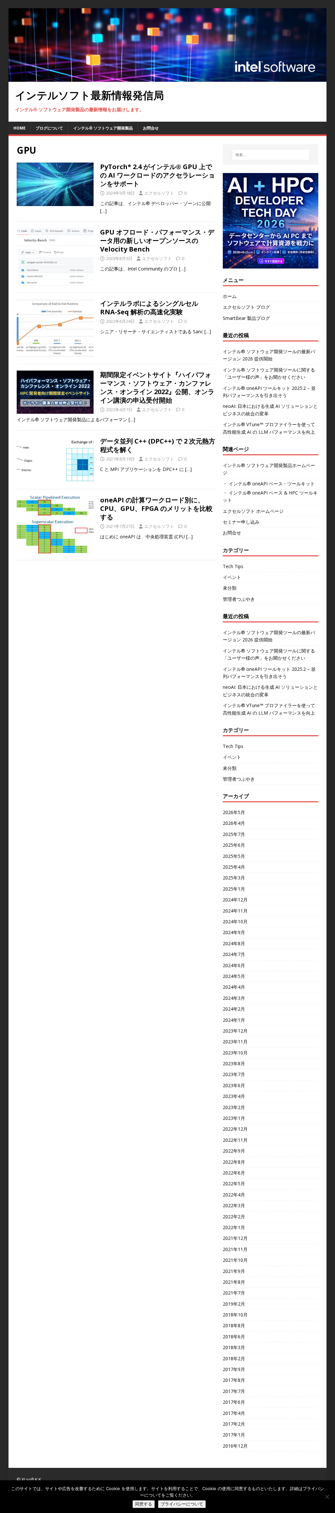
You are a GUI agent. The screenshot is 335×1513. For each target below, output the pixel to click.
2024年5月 (234, 976)
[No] (327, 1496)
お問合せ (151, 128)
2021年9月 (234, 1271)
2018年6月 (234, 1336)
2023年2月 (234, 1107)
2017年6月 (234, 1402)
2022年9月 (234, 1151)
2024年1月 (234, 1020)
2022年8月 (234, 1162)
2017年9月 (234, 1369)
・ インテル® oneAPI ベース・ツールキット (269, 483)
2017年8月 (234, 1380)
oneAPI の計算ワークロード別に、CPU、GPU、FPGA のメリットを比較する (156, 508)
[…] (103, 211)
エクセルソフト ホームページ (253, 511)
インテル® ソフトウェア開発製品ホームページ (269, 469)
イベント (232, 577)
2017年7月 (234, 1391)
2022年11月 (235, 1140)
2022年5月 (234, 1183)
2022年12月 (235, 1129)
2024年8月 (234, 943)
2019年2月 (234, 1304)
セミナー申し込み (241, 522)
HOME (19, 128)
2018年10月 (235, 1315)
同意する (143, 1504)
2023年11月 (235, 1041)
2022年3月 (234, 1205)
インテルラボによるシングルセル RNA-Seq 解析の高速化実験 (149, 307)
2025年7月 (234, 834)
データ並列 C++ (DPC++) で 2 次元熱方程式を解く (157, 445)
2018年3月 (234, 1347)
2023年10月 (235, 1053)
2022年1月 (234, 1227)
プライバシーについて (182, 1504)
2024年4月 (234, 987)
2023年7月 (234, 1074)
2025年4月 (234, 867)
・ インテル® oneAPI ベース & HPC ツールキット (270, 496)
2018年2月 (234, 1358)
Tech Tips (233, 566)
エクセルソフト (159, 193)
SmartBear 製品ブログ (246, 318)
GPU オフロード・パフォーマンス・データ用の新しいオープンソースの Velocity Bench (157, 240)
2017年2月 (234, 1424)
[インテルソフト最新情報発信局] (168, 78)
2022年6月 (234, 1173)
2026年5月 (234, 812)
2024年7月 (234, 954)
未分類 (230, 588)
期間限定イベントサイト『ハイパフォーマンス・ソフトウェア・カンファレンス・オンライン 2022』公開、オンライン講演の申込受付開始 (157, 387)
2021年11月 (235, 1249)
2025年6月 (234, 845)
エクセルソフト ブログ (246, 307)
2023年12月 (235, 1031)
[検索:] (271, 154)
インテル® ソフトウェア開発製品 (103, 128)
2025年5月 (234, 856)
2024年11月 (235, 911)
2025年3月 (234, 878)
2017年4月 (234, 1413)
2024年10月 (235, 921)
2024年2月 (234, 1009)
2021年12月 (235, 1238)
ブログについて (49, 128)
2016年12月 (235, 1446)
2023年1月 (234, 1118)
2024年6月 (234, 965)
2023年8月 (234, 1063)
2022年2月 (234, 1216)
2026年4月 (234, 823)
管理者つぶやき (239, 599)
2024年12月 (235, 899)
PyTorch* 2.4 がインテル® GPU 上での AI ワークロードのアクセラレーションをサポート (157, 175)
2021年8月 (234, 1282)
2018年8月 (234, 1325)
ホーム (230, 296)
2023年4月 (234, 1096)
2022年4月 (234, 1194)
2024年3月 (234, 998)
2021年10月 (235, 1260)
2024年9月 (234, 932)
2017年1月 (234, 1435)
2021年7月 (234, 1293)
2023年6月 (234, 1085)
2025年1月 (234, 889)
